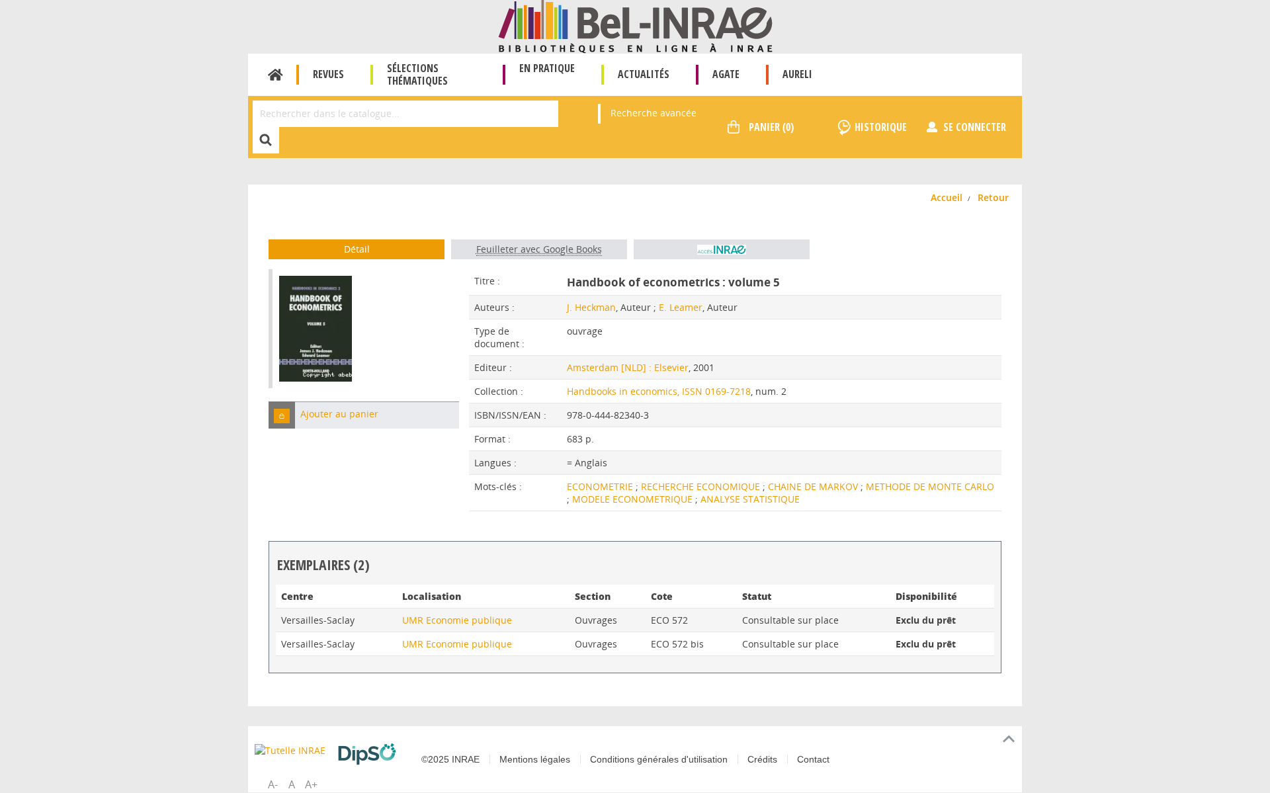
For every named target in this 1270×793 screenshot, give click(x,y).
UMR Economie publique (457, 620)
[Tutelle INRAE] (291, 750)
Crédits (762, 759)
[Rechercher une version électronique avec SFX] (722, 249)
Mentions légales (534, 759)
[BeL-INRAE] (635, 25)
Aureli (797, 74)
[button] (282, 415)
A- (273, 784)
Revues (328, 74)
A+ (311, 784)
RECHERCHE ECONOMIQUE (702, 486)
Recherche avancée (654, 112)
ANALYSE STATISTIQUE (750, 499)
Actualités (643, 74)
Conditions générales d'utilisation (659, 759)
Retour (993, 197)
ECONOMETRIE (601, 486)
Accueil (275, 74)
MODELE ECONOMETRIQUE (633, 499)
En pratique (547, 68)
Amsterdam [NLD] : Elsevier (628, 367)
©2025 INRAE (450, 759)
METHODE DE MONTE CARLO (930, 486)
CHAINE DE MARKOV (814, 486)
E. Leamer (680, 307)
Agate (726, 74)
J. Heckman (591, 307)
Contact (813, 759)
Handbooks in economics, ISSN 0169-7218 (659, 391)
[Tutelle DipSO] (370, 754)
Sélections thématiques (417, 74)
